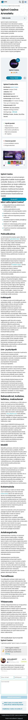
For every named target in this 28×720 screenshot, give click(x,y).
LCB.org (7, 654)
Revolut (6, 116)
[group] (14, 158)
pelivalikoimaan (14, 239)
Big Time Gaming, (14, 107)
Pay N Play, (21, 114)
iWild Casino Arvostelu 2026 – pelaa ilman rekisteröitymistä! (13, 704)
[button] (2, 158)
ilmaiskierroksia (16, 264)
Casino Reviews (4, 5)
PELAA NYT (14, 199)
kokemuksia (4, 494)
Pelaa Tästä (14, 78)
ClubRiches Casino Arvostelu (11, 709)
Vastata (5, 671)
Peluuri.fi (20, 718)
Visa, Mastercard (11, 414)
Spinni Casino (14, 87)
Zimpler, (11, 114)
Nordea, (16, 114)
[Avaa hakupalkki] (20, 2)
